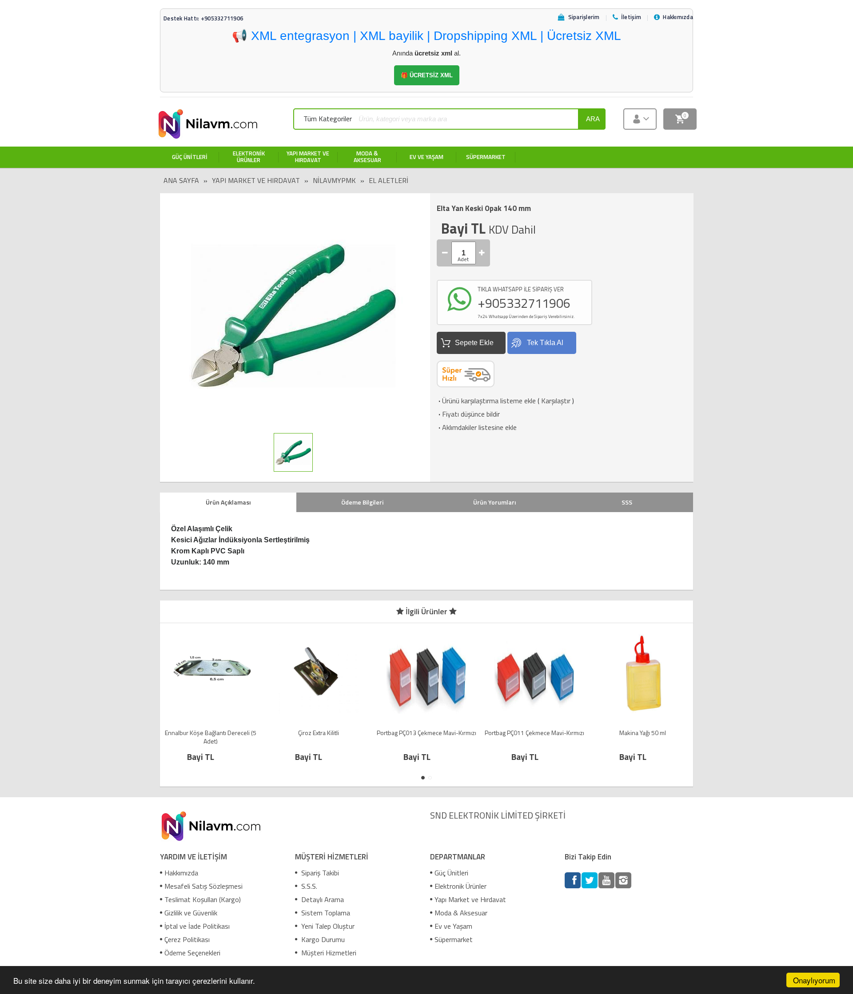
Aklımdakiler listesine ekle (477, 427)
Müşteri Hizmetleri (327, 952)
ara (593, 119)
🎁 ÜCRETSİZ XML (427, 75)
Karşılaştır (555, 400)
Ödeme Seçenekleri (192, 952)
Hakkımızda (181, 872)
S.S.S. (308, 886)
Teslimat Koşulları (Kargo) (202, 899)
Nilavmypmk (334, 180)
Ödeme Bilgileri (362, 502)
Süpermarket (453, 939)
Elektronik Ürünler (460, 886)
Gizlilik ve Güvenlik (190, 912)
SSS (627, 502)
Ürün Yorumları (494, 502)
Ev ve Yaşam (453, 926)
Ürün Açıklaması (228, 502)
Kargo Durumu (322, 939)
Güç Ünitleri (451, 872)
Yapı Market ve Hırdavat (256, 180)
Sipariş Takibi (319, 872)
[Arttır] (482, 253)
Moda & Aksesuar (460, 912)
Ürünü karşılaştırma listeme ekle (486, 400)
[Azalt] (445, 253)
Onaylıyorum (814, 980)
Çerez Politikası (187, 939)
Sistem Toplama (324, 912)
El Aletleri (388, 180)
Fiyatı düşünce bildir (468, 414)
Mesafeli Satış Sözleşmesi (203, 886)
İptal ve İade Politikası (197, 926)
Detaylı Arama (321, 899)
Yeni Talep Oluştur (327, 926)
